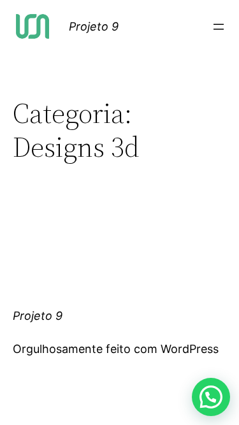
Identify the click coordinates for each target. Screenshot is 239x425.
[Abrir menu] (218, 26)
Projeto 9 (94, 26)
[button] (211, 397)
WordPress (190, 349)
